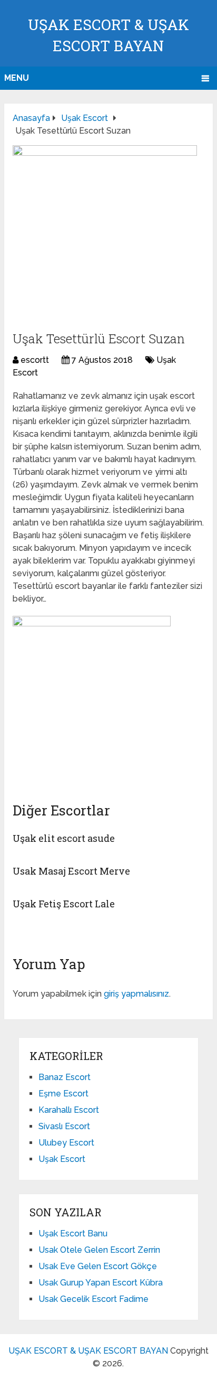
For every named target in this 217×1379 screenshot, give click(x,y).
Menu (16, 78)
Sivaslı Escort (64, 1126)
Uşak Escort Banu (72, 1233)
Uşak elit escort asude (64, 838)
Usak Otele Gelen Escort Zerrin (99, 1250)
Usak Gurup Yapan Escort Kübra (100, 1283)
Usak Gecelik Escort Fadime (93, 1299)
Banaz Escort (64, 1077)
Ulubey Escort (66, 1143)
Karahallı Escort (68, 1110)
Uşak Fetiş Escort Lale (64, 903)
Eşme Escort (63, 1094)
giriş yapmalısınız (136, 994)
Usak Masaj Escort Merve (71, 871)
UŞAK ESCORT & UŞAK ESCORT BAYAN (88, 1351)
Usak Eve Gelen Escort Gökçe (97, 1266)
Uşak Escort (61, 1159)
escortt (35, 360)
